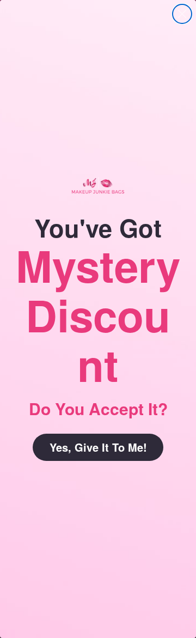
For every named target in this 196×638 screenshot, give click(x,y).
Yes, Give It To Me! (98, 447)
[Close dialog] (182, 13)
